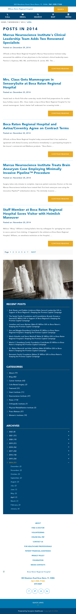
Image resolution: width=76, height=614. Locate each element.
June (14, 490)
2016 (12, 455)
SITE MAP (38, 584)
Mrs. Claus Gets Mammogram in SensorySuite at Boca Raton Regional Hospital (32, 83)
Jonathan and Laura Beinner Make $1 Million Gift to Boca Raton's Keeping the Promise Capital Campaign (34, 325)
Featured (14, 388)
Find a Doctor (38, 528)
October (15, 474)
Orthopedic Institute (18, 404)
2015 (12, 459)
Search (60, 9)
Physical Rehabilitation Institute (22, 408)
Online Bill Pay (37, 537)
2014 (23, 22)
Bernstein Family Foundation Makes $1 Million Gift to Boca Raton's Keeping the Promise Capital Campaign (35, 355)
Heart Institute (16, 392)
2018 (12, 447)
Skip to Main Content (11, 1)
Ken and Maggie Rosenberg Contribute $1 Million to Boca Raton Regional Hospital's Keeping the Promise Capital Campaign (34, 331)
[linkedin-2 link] (47, 591)
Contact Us (38, 542)
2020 (12, 439)
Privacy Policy (38, 556)
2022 (12, 432)
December (16, 466)
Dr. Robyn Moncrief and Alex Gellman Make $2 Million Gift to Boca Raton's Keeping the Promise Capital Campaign (35, 349)
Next (33, 252)
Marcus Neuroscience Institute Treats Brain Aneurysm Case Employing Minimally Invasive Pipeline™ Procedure (36, 169)
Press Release (16, 411)
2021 (12, 436)
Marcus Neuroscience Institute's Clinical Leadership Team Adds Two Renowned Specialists (34, 39)
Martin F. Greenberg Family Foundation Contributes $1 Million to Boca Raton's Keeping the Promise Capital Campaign (36, 343)
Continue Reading (60, 69)
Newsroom (13, 22)
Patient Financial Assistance (38, 551)
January (15, 509)
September (16, 478)
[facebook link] (28, 591)
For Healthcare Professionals (38, 546)
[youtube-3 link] (41, 591)
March (14, 501)
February (15, 505)
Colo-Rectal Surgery (18, 385)
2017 (12, 451)
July (13, 486)
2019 (12, 443)
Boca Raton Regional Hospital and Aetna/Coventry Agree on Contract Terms (36, 126)
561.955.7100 (38, 581)
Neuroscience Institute (19, 396)
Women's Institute (18, 415)
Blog (12, 377)
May (14, 493)
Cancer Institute (17, 381)
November (16, 470)
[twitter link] (35, 591)
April (14, 497)
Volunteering (38, 533)
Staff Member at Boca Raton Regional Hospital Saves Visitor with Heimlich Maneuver (32, 213)
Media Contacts (38, 565)
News (13, 400)
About (13, 373)
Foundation (38, 560)
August (15, 482)
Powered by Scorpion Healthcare (30, 611)
